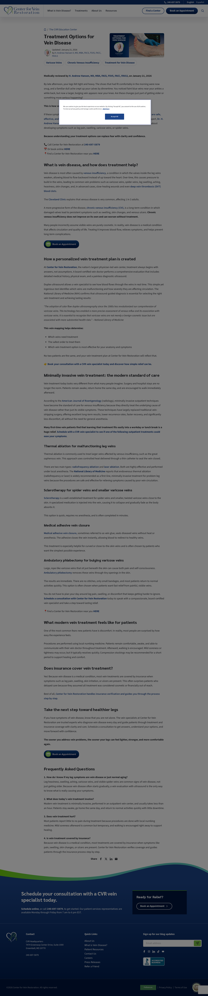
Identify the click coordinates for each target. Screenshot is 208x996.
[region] (105, 112)
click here (106, 109)
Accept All (114, 116)
